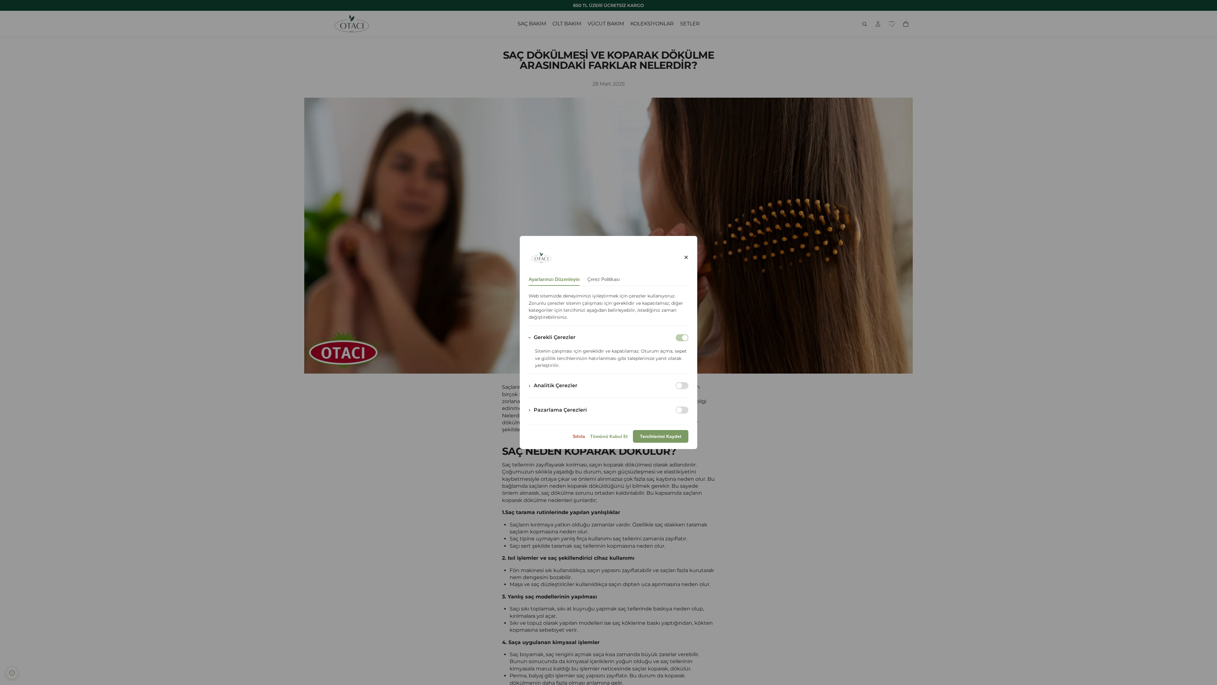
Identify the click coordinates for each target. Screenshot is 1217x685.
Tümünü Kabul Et (609, 436)
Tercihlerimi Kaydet (660, 436)
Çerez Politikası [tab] (603, 279)
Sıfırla (579, 436)
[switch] (682, 385)
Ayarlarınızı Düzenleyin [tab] (554, 279)
